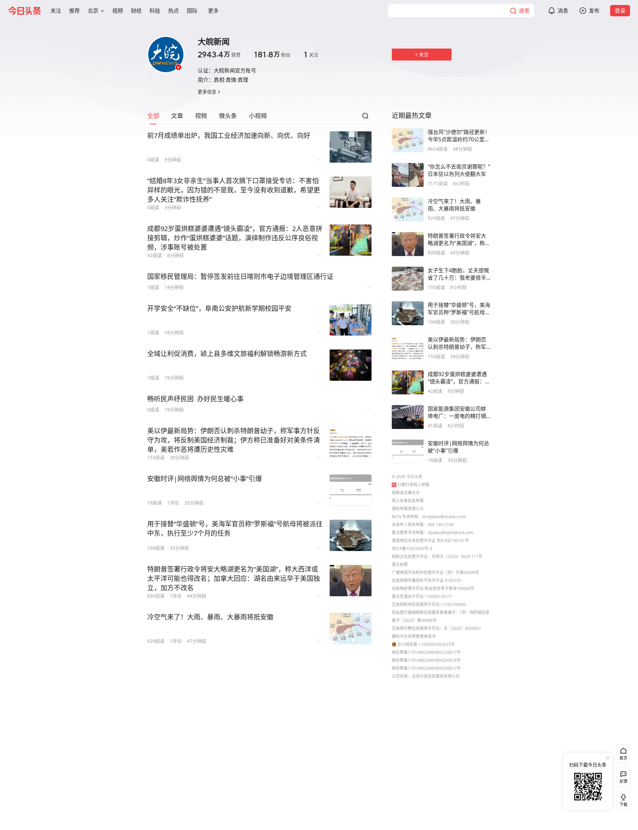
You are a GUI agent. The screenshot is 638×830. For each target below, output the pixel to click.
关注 (311, 55)
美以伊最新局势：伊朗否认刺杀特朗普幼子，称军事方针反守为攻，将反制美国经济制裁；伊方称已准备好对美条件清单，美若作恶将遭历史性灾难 (233, 440)
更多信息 (207, 91)
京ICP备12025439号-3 (412, 548)
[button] (56, 10)
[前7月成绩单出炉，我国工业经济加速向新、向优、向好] (351, 147)
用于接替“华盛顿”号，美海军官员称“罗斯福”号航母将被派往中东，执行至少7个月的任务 (235, 528)
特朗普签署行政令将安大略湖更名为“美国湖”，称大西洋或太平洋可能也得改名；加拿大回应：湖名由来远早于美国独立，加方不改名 (233, 578)
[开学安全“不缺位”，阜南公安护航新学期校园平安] (351, 320)
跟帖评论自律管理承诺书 (414, 636)
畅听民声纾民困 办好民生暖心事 (195, 398)
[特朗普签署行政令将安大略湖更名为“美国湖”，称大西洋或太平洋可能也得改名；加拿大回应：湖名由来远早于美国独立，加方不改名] (351, 580)
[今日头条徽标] (24, 10)
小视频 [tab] (258, 116)
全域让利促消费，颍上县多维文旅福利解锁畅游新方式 (227, 353)
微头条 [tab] (228, 116)
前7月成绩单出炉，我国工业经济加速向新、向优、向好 (228, 135)
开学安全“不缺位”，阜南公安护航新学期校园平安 (219, 308)
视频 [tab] (201, 116)
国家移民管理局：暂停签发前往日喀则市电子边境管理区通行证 (240, 276)
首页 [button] (623, 758)
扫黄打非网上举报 (413, 484)
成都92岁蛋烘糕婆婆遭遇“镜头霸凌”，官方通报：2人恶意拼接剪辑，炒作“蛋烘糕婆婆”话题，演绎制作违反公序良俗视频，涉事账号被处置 (234, 238)
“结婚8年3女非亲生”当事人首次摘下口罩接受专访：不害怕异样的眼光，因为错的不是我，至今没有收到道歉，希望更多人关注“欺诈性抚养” (233, 190)
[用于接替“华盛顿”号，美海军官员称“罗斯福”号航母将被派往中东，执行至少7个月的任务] (351, 535)
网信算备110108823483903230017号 (426, 668)
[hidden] (408, 140)
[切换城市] (102, 11)
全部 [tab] (153, 116)
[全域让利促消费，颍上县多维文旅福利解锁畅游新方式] (351, 365)
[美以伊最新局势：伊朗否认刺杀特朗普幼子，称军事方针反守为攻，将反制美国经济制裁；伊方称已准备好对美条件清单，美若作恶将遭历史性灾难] (351, 442)
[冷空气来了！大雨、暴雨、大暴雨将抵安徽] (351, 628)
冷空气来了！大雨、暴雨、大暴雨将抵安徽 (210, 617)
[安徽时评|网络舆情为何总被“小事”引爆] (351, 490)
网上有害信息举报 (408, 500)
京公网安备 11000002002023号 (426, 644)
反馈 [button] (623, 781)
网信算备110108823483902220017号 (426, 652)
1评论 (173, 502)
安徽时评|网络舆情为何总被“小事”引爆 (204, 478)
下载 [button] (622, 799)
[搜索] (365, 117)
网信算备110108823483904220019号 (426, 660)
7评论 (176, 596)
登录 (620, 10)
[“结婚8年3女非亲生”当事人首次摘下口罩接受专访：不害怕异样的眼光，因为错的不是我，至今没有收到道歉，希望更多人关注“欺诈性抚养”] (351, 192)
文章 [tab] (177, 116)
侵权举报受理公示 (408, 508)
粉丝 (272, 55)
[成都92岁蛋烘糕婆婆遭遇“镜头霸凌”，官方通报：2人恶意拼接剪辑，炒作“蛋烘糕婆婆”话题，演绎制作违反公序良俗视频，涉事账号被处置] (351, 240)
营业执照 (400, 564)
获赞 (219, 55)
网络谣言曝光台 (406, 492)
